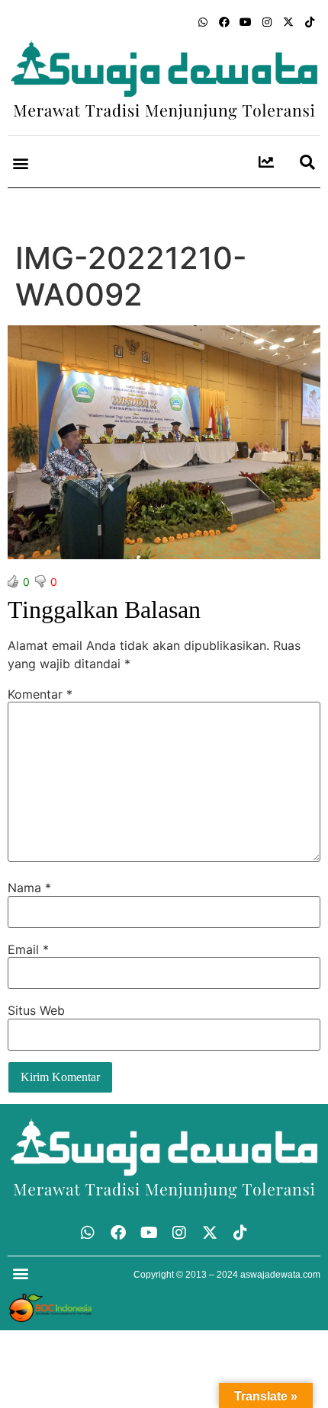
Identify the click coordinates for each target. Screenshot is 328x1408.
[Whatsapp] (203, 22)
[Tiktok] (309, 22)
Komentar (40, 694)
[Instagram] (267, 22)
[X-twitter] (288, 22)
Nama (29, 888)
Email (28, 949)
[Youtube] (245, 22)
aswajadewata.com (280, 1274)
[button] (20, 163)
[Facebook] (224, 22)
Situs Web (36, 1010)
